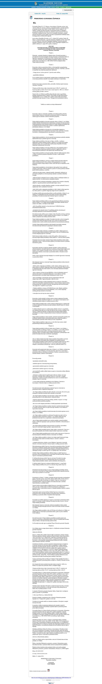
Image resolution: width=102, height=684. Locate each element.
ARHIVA (57, 7)
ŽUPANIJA (39, 7)
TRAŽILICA (62, 7)
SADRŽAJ (33, 7)
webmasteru (48, 680)
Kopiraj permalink (68, 10)
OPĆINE (49, 7)
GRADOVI (44, 7)
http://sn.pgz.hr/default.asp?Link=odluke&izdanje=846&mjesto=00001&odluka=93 (51, 677)
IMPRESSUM (68, 7)
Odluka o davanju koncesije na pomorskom (38, 671)
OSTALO (53, 7)
